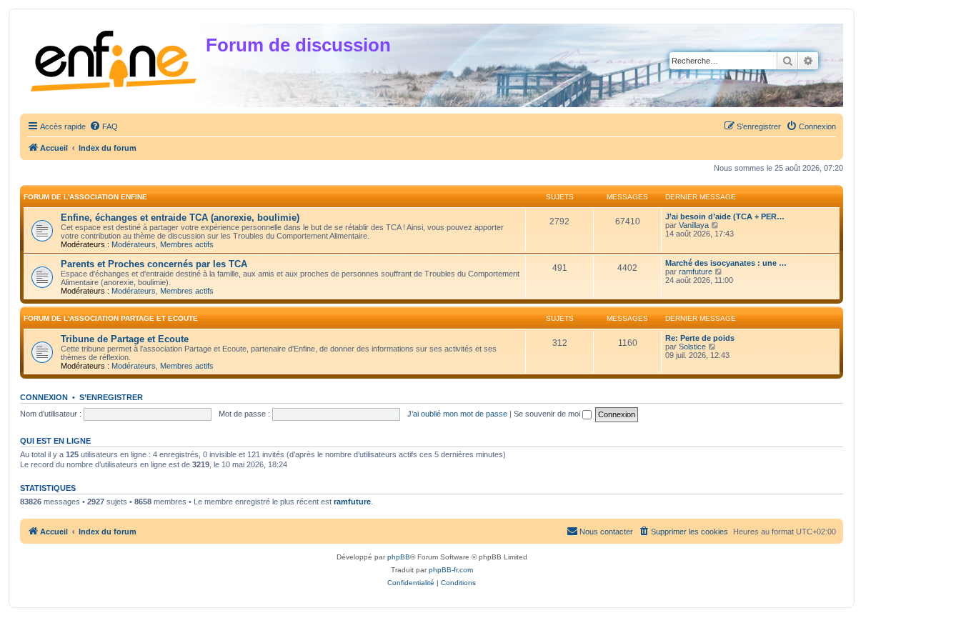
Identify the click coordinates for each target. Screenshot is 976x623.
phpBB (398, 557)
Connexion (44, 397)
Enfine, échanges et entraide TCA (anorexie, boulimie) (180, 217)
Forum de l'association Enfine (85, 197)
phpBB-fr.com (451, 570)
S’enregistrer (111, 397)
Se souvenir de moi (548, 413)
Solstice (692, 346)
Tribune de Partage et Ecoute (125, 339)
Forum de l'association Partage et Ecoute (111, 318)
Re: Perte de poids (700, 338)
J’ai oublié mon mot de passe (457, 413)
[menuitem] (103, 126)
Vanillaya (694, 225)
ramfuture (695, 271)
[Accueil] (115, 58)
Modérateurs (133, 244)
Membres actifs (187, 244)
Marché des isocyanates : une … (726, 263)
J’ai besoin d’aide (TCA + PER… (725, 216)
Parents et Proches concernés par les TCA (154, 264)
